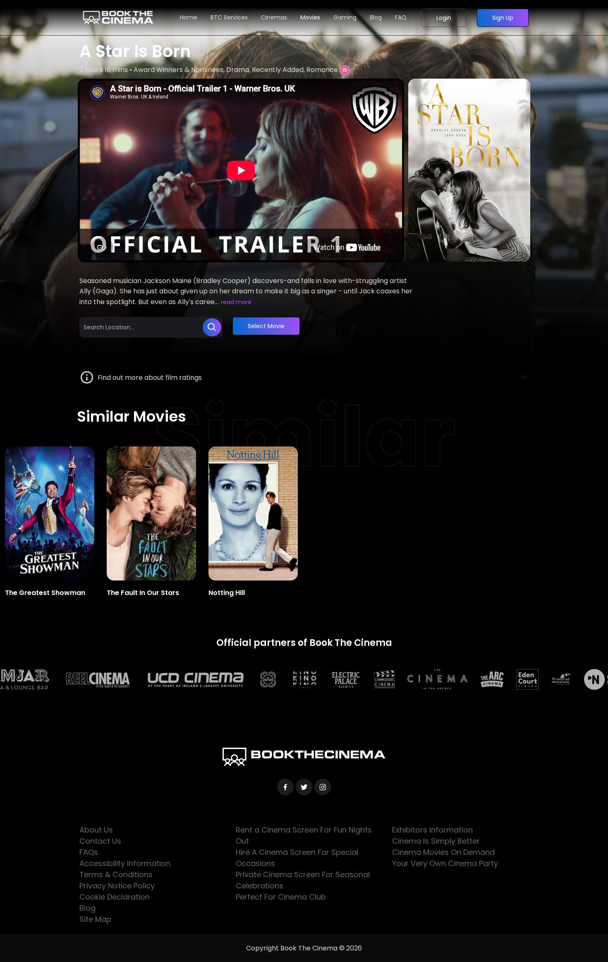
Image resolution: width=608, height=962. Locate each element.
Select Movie (266, 326)
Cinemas (274, 17)
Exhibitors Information (432, 830)
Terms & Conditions (116, 874)
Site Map (95, 919)
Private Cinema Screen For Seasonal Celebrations (303, 880)
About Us (96, 830)
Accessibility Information (124, 863)
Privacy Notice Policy (117, 885)
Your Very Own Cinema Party (445, 863)
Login (443, 18)
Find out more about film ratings (148, 377)
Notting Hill (226, 593)
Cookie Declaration (114, 897)
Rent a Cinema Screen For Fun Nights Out (304, 835)
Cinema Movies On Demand (443, 852)
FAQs (88, 852)
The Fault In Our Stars (143, 593)
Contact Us (100, 841)
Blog (376, 17)
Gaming (345, 17)
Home (188, 17)
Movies (310, 17)
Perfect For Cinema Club (281, 897)
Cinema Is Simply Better (436, 841)
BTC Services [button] (229, 17)
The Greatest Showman (45, 593)
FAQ (401, 17)
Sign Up (502, 18)
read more (236, 302)
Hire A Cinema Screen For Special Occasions (297, 857)
